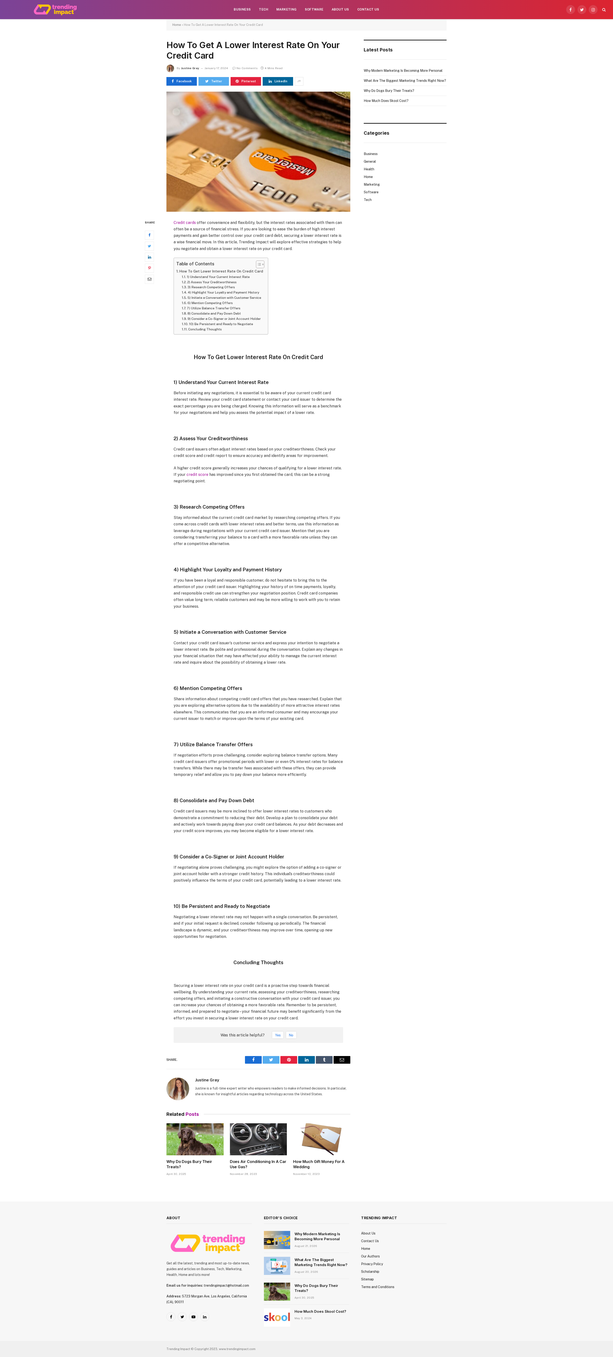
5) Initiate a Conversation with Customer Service (224, 298)
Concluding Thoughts (205, 329)
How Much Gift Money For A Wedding (319, 1164)
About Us (340, 9)
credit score (197, 474)
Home (176, 25)
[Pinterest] (149, 268)
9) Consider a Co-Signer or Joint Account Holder (224, 319)
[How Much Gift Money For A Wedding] (321, 1139)
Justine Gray (190, 68)
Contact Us (368, 9)
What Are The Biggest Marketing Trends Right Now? (405, 81)
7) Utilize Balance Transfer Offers (213, 308)
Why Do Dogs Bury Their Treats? (189, 1164)
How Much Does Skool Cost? (386, 101)
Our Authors (370, 1256)
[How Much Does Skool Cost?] (277, 1317)
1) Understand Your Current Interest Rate (218, 277)
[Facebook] (149, 234)
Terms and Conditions (377, 1287)
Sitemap (367, 1279)
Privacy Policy (372, 1264)
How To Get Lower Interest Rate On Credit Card (221, 271)
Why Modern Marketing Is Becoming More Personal (403, 70)
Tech (263, 9)
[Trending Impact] (56, 9)
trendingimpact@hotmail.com (226, 1285)
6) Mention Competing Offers (210, 303)
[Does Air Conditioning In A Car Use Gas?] (258, 1139)
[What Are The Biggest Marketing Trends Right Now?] (277, 1266)
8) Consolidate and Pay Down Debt (214, 313)
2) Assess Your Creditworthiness (212, 282)
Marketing (286, 9)
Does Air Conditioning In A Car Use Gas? (258, 1164)
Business (242, 9)
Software (314, 9)
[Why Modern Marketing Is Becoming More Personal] (277, 1240)
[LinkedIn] (149, 256)
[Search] (603, 9)
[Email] (149, 279)
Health (369, 169)
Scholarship (370, 1272)
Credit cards (185, 222)
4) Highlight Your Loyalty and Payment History (223, 292)
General (370, 161)
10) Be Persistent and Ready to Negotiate (221, 324)
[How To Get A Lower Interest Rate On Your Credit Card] (258, 152)
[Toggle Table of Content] (257, 264)
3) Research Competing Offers (211, 287)
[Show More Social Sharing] (299, 81)
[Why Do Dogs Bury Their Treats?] (195, 1139)
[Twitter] (149, 245)
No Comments (247, 68)
